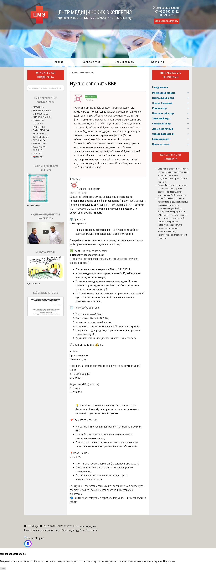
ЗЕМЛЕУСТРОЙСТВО (42, 117)
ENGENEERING (39, 127)
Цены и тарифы (124, 62)
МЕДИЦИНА (38, 107)
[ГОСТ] (45, 316)
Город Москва (160, 87)
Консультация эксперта (170, 157)
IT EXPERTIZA (38, 120)
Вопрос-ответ (91, 62)
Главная (58, 62)
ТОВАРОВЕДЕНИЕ (40, 137)
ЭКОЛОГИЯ (38, 150)
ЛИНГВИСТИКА (39, 143)
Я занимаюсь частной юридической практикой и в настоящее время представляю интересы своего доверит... (173, 175)
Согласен (3, 568)
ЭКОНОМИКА (39, 140)
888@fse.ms (167, 15)
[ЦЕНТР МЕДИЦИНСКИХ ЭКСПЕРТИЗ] (36, 25)
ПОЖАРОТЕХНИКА (41, 130)
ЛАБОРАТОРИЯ (39, 147)
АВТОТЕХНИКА (39, 133)
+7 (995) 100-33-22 (166, 11)
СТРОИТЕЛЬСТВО (40, 114)
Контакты (157, 62)
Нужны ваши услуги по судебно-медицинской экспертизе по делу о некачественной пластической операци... (172, 231)
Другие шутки (33, 283)
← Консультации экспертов (81, 72)
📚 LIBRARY (38, 156)
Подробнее (169, 561)
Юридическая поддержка (46, 75)
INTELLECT (37, 153)
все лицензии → (34, 205)
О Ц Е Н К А (38, 123)
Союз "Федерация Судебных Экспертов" (76, 530)
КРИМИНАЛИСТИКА (42, 110)
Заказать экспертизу (166, 21)
